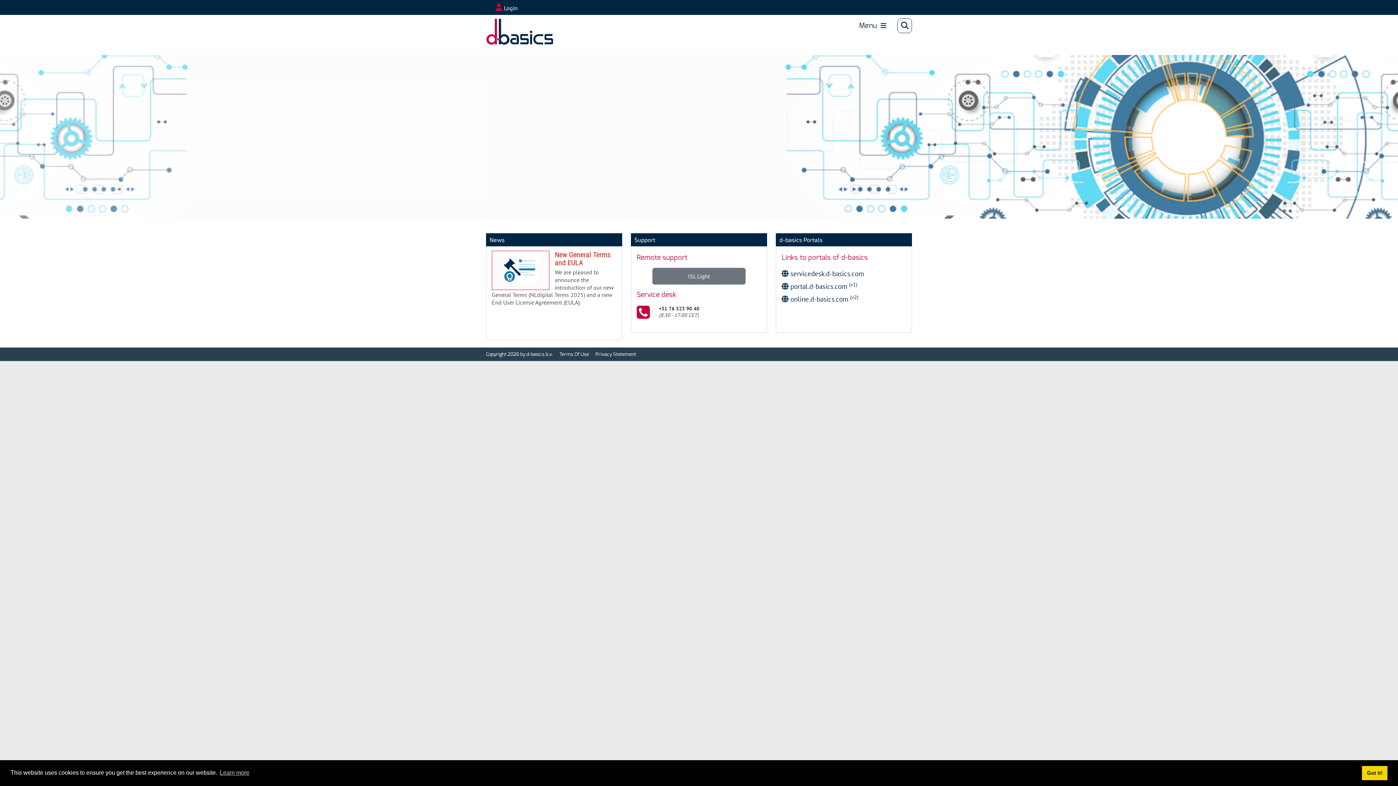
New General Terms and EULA (554, 281)
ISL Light (699, 276)
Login (511, 8)
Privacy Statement (616, 354)
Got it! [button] (1375, 773)
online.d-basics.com (823, 298)
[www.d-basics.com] (509, 26)
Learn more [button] (234, 773)
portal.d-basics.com (823, 286)
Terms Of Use (574, 354)
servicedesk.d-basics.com (826, 273)
